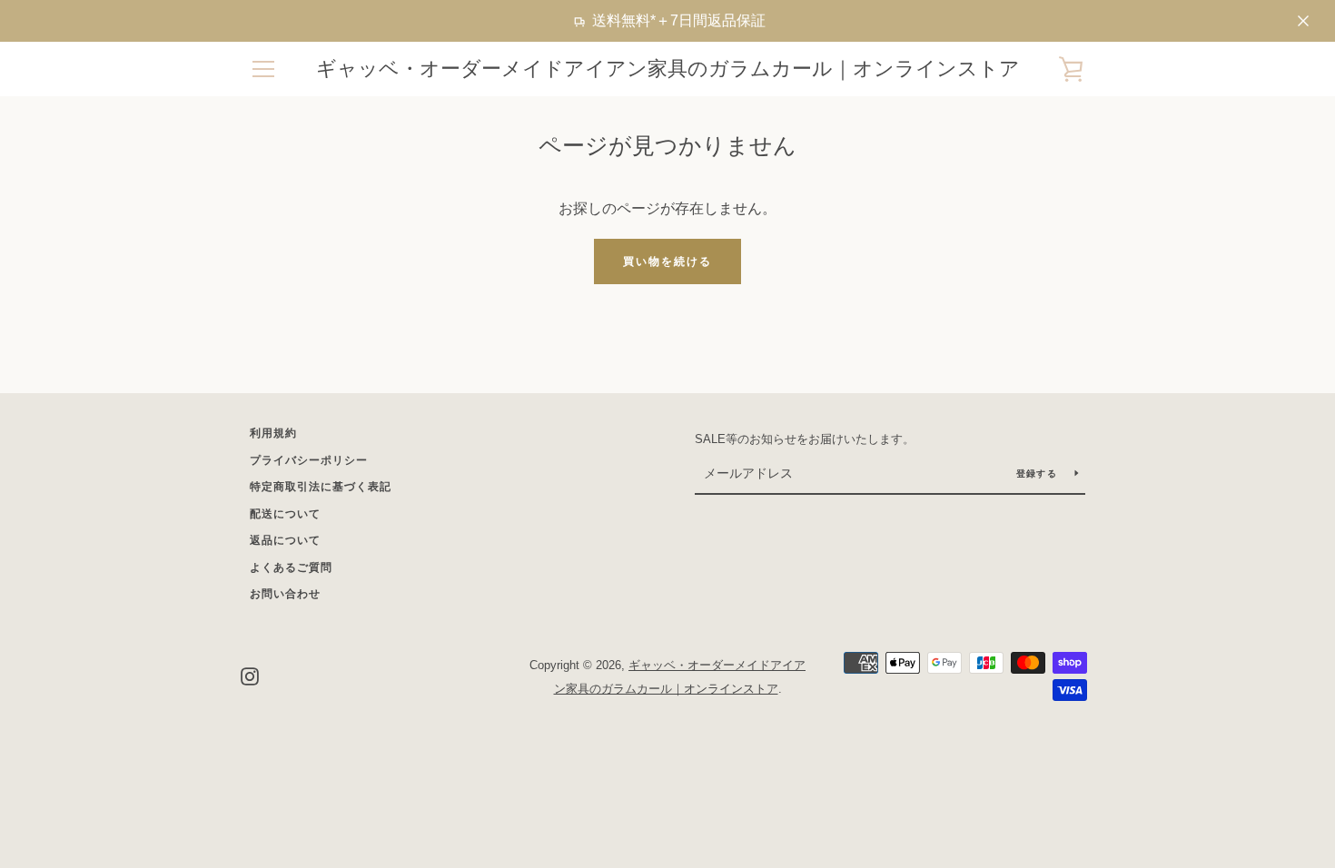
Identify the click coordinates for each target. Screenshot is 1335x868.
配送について (285, 514)
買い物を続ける (667, 261)
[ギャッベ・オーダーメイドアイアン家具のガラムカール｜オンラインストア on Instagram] (250, 676)
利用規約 (273, 433)
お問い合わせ (285, 593)
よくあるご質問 (291, 567)
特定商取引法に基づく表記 (320, 486)
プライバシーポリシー (309, 460)
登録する (1038, 473)
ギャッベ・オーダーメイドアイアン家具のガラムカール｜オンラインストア (668, 68)
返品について (285, 540)
